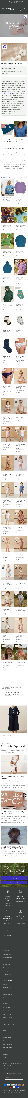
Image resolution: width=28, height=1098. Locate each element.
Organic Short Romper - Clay (19, 528)
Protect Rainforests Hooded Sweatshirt (20, 226)
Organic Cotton (6, 735)
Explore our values (7, 904)
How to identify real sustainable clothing (12, 777)
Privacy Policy (6, 971)
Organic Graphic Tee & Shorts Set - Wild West (7, 529)
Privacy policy (7, 1092)
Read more (6, 923)
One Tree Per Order (7, 994)
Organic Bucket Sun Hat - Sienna (20, 663)
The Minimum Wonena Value (10, 991)
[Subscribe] (21, 1078)
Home (2, 172)
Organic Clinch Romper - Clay (19, 555)
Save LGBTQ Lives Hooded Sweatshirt (7, 226)
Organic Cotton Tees (20, 140)
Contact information (10, 1095)
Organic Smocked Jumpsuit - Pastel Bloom (7, 474)
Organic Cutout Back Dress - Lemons (6, 636)
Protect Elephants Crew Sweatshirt (7, 252)
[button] (3, 9)
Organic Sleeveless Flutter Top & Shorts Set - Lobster (20, 446)
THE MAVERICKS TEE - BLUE (7, 198)
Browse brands (20, 901)
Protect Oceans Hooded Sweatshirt (7, 278)
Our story (6, 943)
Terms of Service (7, 974)
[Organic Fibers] (16, 402)
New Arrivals (6, 1054)
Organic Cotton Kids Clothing (7, 140)
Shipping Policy (6, 964)
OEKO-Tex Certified (7, 1037)
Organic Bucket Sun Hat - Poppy (7, 663)
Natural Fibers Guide (8, 1021)
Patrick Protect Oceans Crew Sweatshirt (19, 199)
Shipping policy (22, 1092)
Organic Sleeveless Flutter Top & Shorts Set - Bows (20, 387)
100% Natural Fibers (8, 1051)
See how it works (20, 923)
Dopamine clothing (7, 1044)
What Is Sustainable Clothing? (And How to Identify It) (14, 812)
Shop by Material (14, 878)
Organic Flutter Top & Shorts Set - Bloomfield (7, 556)
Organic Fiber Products (10, 172)
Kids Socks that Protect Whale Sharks (6, 358)
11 (20, 674)
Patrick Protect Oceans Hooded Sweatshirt (19, 278)
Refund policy (22, 1090)
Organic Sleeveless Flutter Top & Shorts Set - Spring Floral (7, 417)
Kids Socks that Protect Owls (19, 305)
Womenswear (6, 1034)
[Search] (20, 9)
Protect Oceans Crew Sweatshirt (20, 252)
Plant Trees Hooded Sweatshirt (7, 305)
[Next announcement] (25, 2)
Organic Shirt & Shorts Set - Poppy (20, 610)
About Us (5, 984)
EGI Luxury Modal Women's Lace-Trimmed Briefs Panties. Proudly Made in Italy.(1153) (20, 359)
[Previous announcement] (2, 2)
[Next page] (24, 674)
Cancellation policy (19, 1095)
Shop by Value (14, 882)
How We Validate (7, 987)
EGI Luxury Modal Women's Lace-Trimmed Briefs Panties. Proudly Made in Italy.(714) (7, 389)
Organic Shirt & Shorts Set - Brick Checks (7, 501)
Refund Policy (6, 967)
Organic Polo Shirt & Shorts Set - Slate (20, 501)
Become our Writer (7, 957)
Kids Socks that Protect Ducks (6, 331)
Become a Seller (7, 954)
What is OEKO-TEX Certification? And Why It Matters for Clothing (13, 848)
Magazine (5, 997)
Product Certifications (8, 1024)
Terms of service (14, 1092)
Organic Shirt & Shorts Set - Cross (7, 610)
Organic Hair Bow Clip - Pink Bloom (20, 416)
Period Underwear (7, 1047)
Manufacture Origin (7, 1017)
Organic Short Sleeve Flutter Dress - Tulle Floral (7, 583)
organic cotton (7, 93)
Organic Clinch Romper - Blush (6, 445)
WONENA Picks (6, 1057)
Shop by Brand (6, 1007)
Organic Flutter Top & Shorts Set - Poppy (20, 583)
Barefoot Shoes (6, 1040)
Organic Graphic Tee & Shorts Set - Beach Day (20, 474)
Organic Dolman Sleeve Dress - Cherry (20, 636)
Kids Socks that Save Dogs (19, 331)
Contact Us (5, 961)
